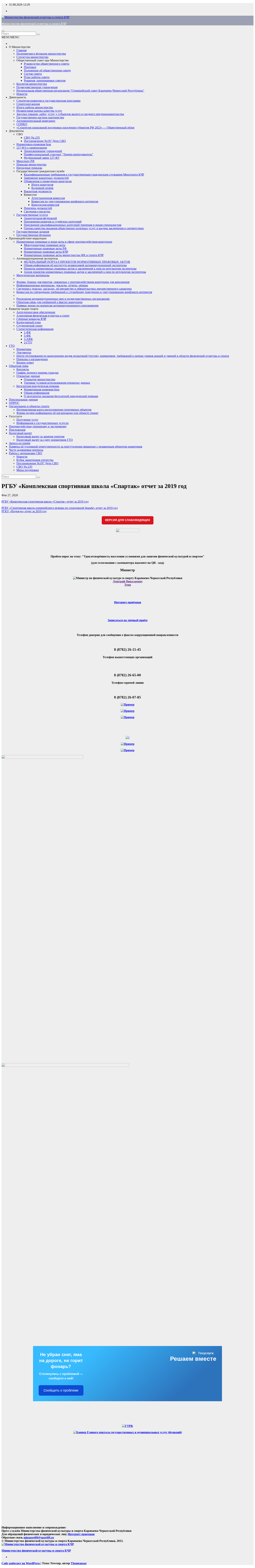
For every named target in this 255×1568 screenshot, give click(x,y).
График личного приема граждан (37, 372)
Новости (21, 94)
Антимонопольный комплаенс (35, 120)
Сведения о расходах (37, 211)
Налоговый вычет (20, 433)
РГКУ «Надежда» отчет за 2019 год (23, 511)
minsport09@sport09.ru (39, 1537)
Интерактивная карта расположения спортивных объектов (53, 409)
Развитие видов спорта (23, 308)
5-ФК (27, 335)
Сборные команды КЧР (31, 319)
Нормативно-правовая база (33, 144)
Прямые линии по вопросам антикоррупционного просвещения (57, 305)
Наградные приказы (29, 167)
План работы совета (36, 77)
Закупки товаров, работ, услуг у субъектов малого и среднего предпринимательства (70, 114)
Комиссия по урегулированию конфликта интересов (64, 201)
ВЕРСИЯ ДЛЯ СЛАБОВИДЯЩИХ (127, 520)
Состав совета (33, 73)
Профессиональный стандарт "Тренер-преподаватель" (58, 154)
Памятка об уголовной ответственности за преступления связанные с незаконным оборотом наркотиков (75, 446)
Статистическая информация (34, 329)
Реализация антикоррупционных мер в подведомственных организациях (63, 298)
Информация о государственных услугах (42, 423)
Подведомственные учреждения (36, 87)
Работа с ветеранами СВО (25, 453)
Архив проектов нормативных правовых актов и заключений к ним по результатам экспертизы (85, 271)
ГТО (12, 345)
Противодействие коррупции (27, 238)
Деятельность (17, 97)
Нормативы (23, 349)
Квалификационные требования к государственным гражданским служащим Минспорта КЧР (84, 174)
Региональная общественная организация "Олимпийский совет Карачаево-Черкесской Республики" (80, 90)
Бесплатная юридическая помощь (37, 386)
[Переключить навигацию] (2, 31)
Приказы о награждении (32, 359)
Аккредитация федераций (40, 218)
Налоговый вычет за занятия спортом (40, 436)
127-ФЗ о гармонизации (31, 147)
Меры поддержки (27, 470)
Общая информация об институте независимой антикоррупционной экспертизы (75, 265)
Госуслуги (15, 416)
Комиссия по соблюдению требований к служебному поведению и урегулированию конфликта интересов (84, 292)
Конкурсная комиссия (45, 204)
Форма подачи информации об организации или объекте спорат (57, 413)
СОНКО (21, 124)
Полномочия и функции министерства (41, 53)
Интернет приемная (81, 1534)
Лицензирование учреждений (43, 151)
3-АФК (28, 339)
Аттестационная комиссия (48, 198)
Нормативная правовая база (41, 389)
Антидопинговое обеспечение (35, 312)
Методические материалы (32, 275)
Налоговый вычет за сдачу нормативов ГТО (44, 439)
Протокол (30, 67)
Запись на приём (19, 443)
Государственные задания (32, 231)
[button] (10, 37)
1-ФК (27, 332)
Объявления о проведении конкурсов (48, 181)
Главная (21, 50)
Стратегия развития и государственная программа (48, 100)
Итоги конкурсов (42, 184)
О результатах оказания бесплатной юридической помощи (61, 396)
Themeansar (79, 1563)
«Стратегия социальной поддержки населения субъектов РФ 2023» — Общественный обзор (75, 127)
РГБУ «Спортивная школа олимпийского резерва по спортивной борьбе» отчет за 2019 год (59, 507)
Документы (16, 130)
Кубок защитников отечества (34, 460)
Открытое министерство (39, 379)
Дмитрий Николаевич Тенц (127, 583)
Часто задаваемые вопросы (26, 449)
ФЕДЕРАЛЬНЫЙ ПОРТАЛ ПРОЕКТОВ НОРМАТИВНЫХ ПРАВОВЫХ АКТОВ (77, 261)
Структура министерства (32, 57)
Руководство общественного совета (46, 63)
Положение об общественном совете (47, 70)
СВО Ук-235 (32, 137)
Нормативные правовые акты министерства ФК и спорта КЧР (64, 255)
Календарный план (28, 322)
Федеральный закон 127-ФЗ (41, 157)
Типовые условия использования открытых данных (57, 382)
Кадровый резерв (42, 188)
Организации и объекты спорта (29, 406)
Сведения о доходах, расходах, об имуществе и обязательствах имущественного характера (74, 288)
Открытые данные (28, 376)
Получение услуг (27, 419)
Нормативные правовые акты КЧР (46, 251)
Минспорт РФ (25, 161)
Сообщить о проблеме (60, 1390)
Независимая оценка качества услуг (39, 110)
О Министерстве (19, 47)
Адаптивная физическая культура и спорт (42, 315)
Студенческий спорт (29, 325)
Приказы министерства (31, 164)
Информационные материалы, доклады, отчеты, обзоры (52, 285)
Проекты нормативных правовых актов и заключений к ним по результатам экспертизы (80, 268)
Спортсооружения (28, 104)
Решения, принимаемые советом (45, 80)
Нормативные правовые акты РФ (45, 248)
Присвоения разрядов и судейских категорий (53, 221)
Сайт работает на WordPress (21, 1563)
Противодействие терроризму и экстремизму (38, 426)
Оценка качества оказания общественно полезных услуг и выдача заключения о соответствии (84, 228)
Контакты (22, 369)
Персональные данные (23, 399)
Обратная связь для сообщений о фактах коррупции (49, 302)
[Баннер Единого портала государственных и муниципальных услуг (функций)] (127, 1432)
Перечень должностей (38, 208)
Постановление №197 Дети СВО (45, 141)
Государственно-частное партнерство (40, 117)
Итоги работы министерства (34, 107)
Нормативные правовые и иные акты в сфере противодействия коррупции (64, 241)
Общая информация (36, 392)
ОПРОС (14, 402)
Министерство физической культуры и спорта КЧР (33, 23)
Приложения (17, 429)
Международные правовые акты (44, 245)
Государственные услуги (32, 214)
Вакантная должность (38, 191)
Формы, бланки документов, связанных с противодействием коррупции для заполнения (72, 282)
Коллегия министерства (31, 83)
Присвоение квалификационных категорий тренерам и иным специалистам (72, 224)
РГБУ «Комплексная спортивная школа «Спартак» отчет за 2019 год (44, 501)
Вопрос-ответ (25, 362)
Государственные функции (33, 235)
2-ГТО (28, 342)
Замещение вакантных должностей (46, 177)
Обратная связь (18, 366)
